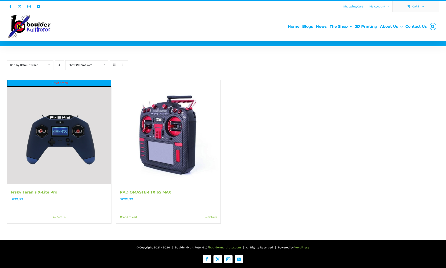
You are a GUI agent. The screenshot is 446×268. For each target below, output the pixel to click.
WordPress (301, 247)
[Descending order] (59, 65)
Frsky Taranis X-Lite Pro (34, 192)
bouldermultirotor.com (225, 247)
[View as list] (123, 65)
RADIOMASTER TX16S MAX (145, 192)
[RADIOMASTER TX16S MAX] (168, 132)
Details (61, 217)
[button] (433, 27)
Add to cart (130, 217)
